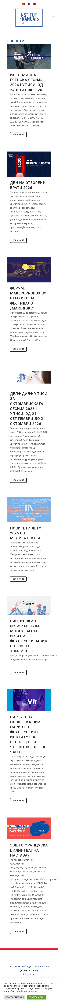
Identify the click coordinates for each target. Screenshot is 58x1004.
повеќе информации (26, 991)
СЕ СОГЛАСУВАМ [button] (36, 997)
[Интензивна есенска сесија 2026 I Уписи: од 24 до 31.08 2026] (29, 56)
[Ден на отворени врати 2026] (29, 164)
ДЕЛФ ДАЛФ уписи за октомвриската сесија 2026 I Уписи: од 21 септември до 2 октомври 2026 (28, 409)
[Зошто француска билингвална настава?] (29, 828)
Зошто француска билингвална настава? (29, 850)
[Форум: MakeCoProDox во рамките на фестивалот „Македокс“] (29, 269)
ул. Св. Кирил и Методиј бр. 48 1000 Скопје (29, 966)
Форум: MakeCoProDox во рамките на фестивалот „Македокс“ (28, 298)
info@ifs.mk (29, 974)
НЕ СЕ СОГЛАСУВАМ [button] (15, 997)
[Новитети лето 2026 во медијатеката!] (29, 509)
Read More (18, 135)
